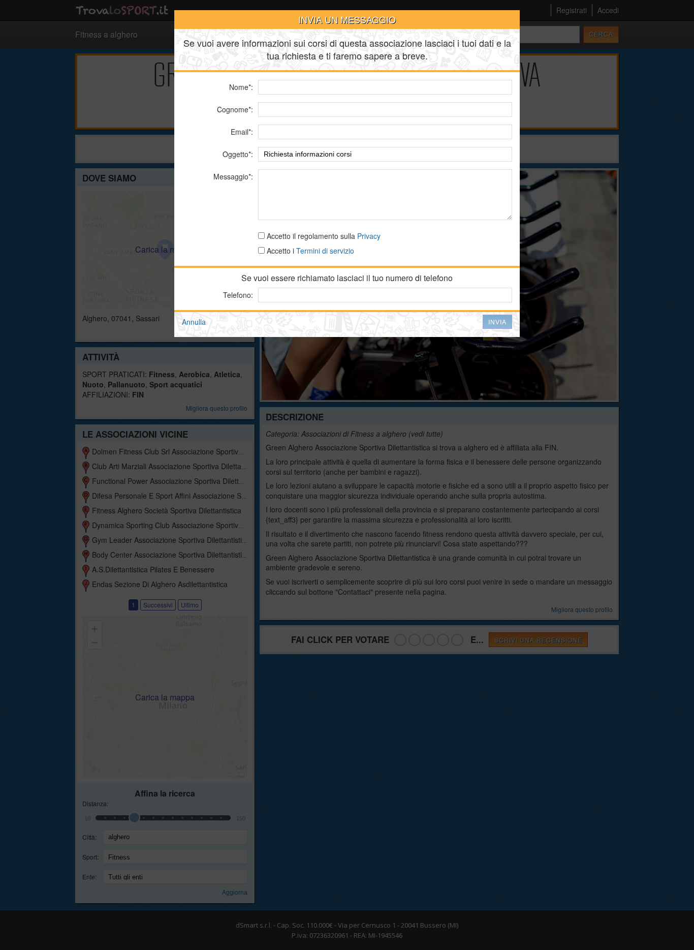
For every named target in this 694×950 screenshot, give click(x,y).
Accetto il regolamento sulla (323, 236)
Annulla (194, 322)
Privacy (369, 236)
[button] (497, 322)
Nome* (240, 87)
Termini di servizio (325, 251)
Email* (241, 132)
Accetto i (309, 251)
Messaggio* (232, 176)
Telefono (237, 295)
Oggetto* (237, 154)
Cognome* (234, 109)
